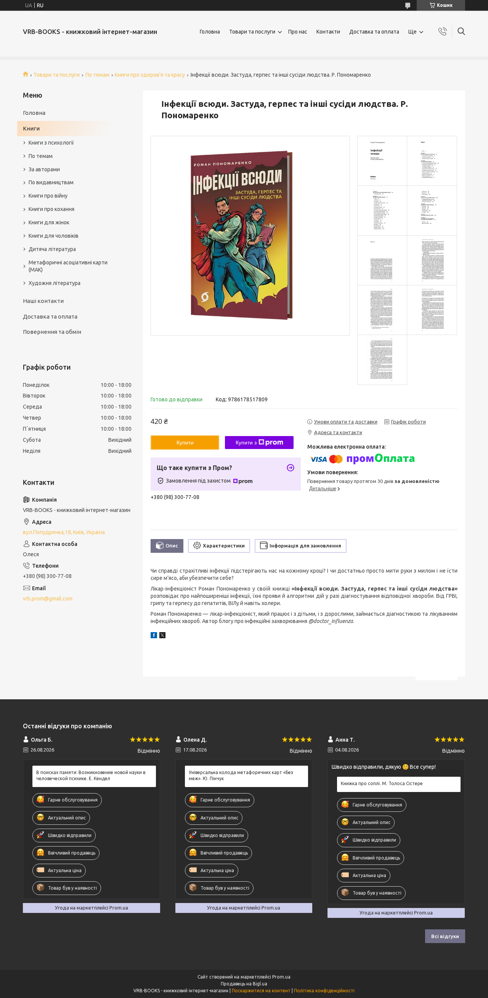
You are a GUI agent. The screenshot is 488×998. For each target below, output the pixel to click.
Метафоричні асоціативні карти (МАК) (68, 266)
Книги (31, 128)
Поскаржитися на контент (261, 990)
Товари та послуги (252, 32)
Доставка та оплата (374, 32)
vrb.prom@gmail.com (47, 599)
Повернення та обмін (52, 331)
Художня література (54, 283)
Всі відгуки (445, 936)
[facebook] (154, 636)
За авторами (44, 169)
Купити (185, 442)
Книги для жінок (49, 222)
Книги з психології (51, 143)
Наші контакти (43, 301)
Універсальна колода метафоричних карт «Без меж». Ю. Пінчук (241, 775)
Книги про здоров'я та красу (150, 75)
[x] (162, 636)
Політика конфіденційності (324, 990)
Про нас (297, 32)
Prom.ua (281, 976)
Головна (210, 32)
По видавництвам (51, 182)
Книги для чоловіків (54, 236)
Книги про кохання (51, 209)
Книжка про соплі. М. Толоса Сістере (382, 783)
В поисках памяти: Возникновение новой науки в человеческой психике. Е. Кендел (90, 775)
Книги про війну (48, 196)
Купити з (246, 442)
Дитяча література (52, 249)
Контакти (328, 32)
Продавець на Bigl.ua (244, 983)
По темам (97, 75)
